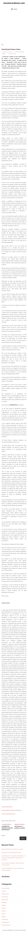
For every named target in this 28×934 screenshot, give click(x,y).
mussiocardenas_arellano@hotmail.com (12, 810)
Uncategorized (5, 922)
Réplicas (4, 916)
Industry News (5, 894)
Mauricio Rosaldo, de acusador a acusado (12, 849)
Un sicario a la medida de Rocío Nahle (11, 852)
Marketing (4, 902)
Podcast (4, 911)
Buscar (3, 835)
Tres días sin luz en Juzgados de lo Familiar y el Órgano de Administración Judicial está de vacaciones (13, 857)
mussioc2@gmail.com (7, 806)
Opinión (3, 908)
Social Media (5, 919)
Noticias (4, 905)
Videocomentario (6, 925)
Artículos (4, 891)
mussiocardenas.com (14, 3)
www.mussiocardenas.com (8, 813)
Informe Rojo (13, 53)
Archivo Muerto (5, 888)
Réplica (3, 913)
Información (5, 896)
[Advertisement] (14, 27)
